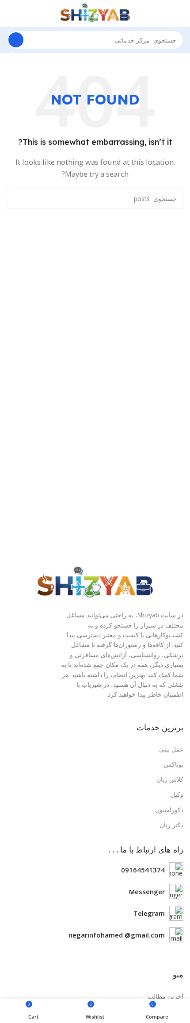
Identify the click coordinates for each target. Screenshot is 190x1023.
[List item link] (95, 869)
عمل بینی (171, 749)
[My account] (10, 13)
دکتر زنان (171, 825)
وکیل (177, 794)
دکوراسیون (169, 810)
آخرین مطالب (165, 996)
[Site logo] (95, 12)
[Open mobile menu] (180, 13)
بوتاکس (173, 764)
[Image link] (95, 582)
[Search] (15, 39)
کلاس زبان (169, 779)
